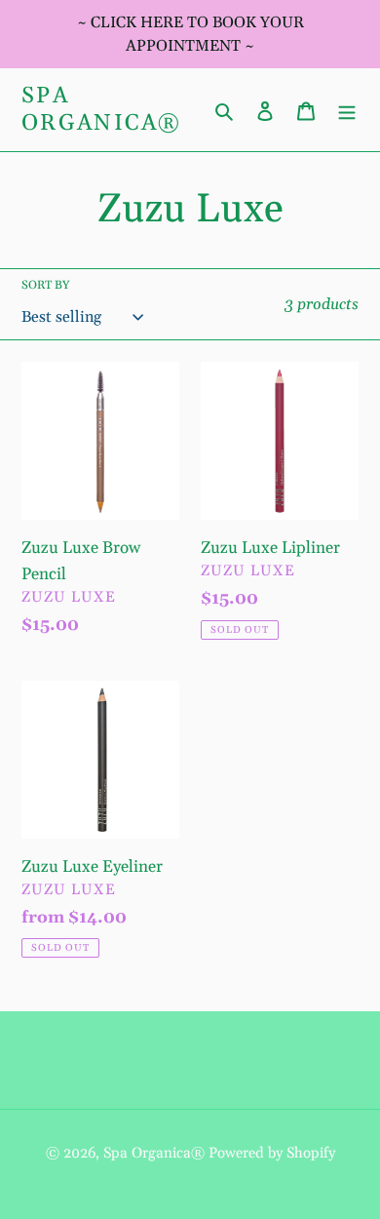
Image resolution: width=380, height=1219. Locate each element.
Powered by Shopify (272, 1153)
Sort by (45, 285)
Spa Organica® (101, 110)
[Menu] (346, 110)
